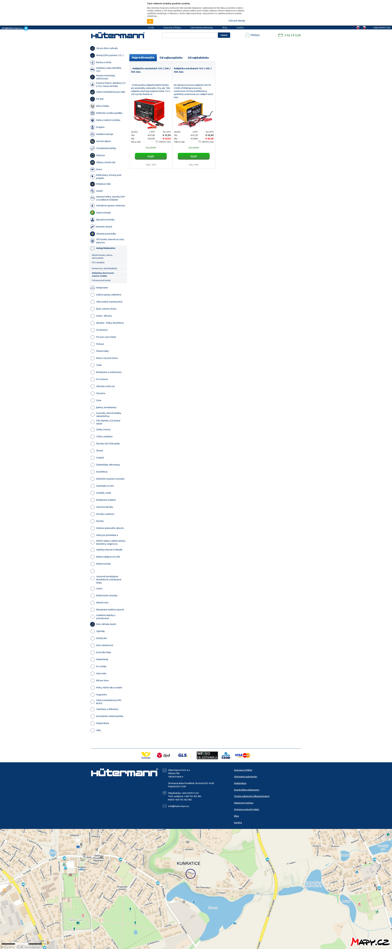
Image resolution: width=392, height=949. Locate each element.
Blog (224, 27)
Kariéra (240, 27)
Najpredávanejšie (143, 57)
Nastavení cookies (243, 803)
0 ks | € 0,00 (293, 35)
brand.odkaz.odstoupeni (246, 789)
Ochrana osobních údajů (246, 809)
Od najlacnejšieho (171, 57)
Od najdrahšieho (198, 57)
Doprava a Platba (172, 27)
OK (150, 21)
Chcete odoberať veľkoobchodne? (252, 796)
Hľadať (224, 35)
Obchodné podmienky (201, 27)
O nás (151, 27)
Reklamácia (240, 783)
